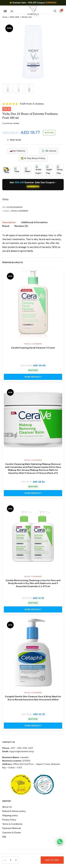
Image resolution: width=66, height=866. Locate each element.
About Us (7, 806)
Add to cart (52, 860)
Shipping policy (10, 815)
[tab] (9, 222)
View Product (33, 377)
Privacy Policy (9, 819)
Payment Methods (11, 828)
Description (9, 222)
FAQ (4, 836)
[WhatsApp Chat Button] (60, 842)
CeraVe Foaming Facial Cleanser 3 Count (33, 347)
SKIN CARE (14, 17)
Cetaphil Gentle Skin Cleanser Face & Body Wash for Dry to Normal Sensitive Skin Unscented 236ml (33, 698)
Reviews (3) (21, 226)
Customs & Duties (11, 832)
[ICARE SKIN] (33, 11)
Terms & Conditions (12, 824)
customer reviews (10, 123)
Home (4, 17)
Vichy (5, 199)
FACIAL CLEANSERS (30, 17)
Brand (5, 226)
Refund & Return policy (14, 811)
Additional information (34, 222)
